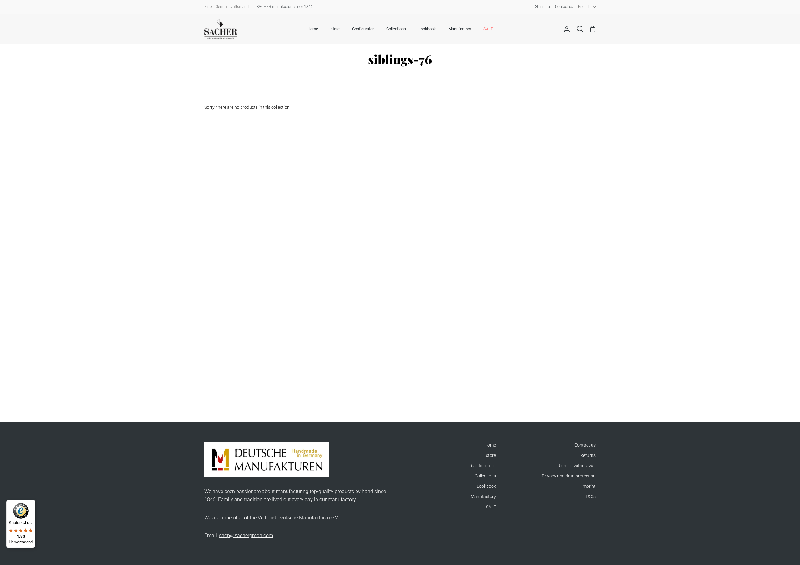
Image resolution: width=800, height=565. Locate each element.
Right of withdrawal (577, 465)
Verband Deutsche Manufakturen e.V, (298, 518)
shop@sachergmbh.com (246, 535)
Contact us (585, 445)
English (584, 6)
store (491, 455)
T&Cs (590, 496)
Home (490, 445)
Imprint (589, 486)
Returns (588, 455)
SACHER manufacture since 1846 (285, 6)
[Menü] (31, 503)
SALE (491, 507)
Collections (485, 476)
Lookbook (486, 486)
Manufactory (483, 496)
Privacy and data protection (569, 476)
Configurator (483, 465)
